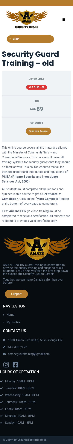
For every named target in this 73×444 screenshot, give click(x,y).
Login (16, 39)
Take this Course (38, 131)
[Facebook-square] (15, 364)
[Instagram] (6, 364)
